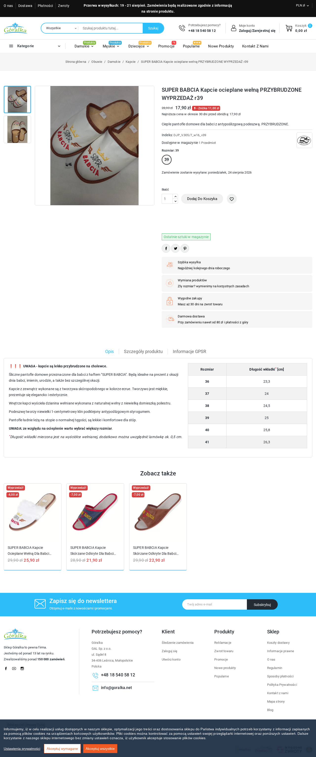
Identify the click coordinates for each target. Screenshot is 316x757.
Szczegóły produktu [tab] (143, 351)
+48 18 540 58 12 (202, 31)
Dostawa (25, 6)
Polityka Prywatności (282, 685)
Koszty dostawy (278, 643)
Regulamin (274, 668)
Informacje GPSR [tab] (189, 351)
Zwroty (63, 6)
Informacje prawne (280, 651)
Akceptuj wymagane (62, 749)
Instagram (23, 667)
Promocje (221, 659)
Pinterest (185, 248)
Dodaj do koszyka (202, 199)
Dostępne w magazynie (180, 143)
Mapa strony (276, 701)
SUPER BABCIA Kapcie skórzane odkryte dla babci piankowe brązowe (154, 551)
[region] (158, 738)
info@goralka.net (116, 687)
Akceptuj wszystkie (100, 749)
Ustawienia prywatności (22, 749)
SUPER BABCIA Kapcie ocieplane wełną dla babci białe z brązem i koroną (28, 551)
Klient (168, 632)
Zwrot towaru (223, 651)
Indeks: (167, 135)
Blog (270, 710)
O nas (8, 6)
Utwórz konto (171, 659)
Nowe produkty (225, 668)
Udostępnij (166, 248)
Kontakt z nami (277, 693)
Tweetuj (175, 248)
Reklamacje (222, 643)
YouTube (15, 667)
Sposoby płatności (280, 676)
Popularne (221, 676)
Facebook (7, 667)
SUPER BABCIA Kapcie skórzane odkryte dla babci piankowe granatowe (92, 551)
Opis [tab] (109, 351)
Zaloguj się (170, 651)
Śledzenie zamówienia (178, 643)
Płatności (45, 6)
